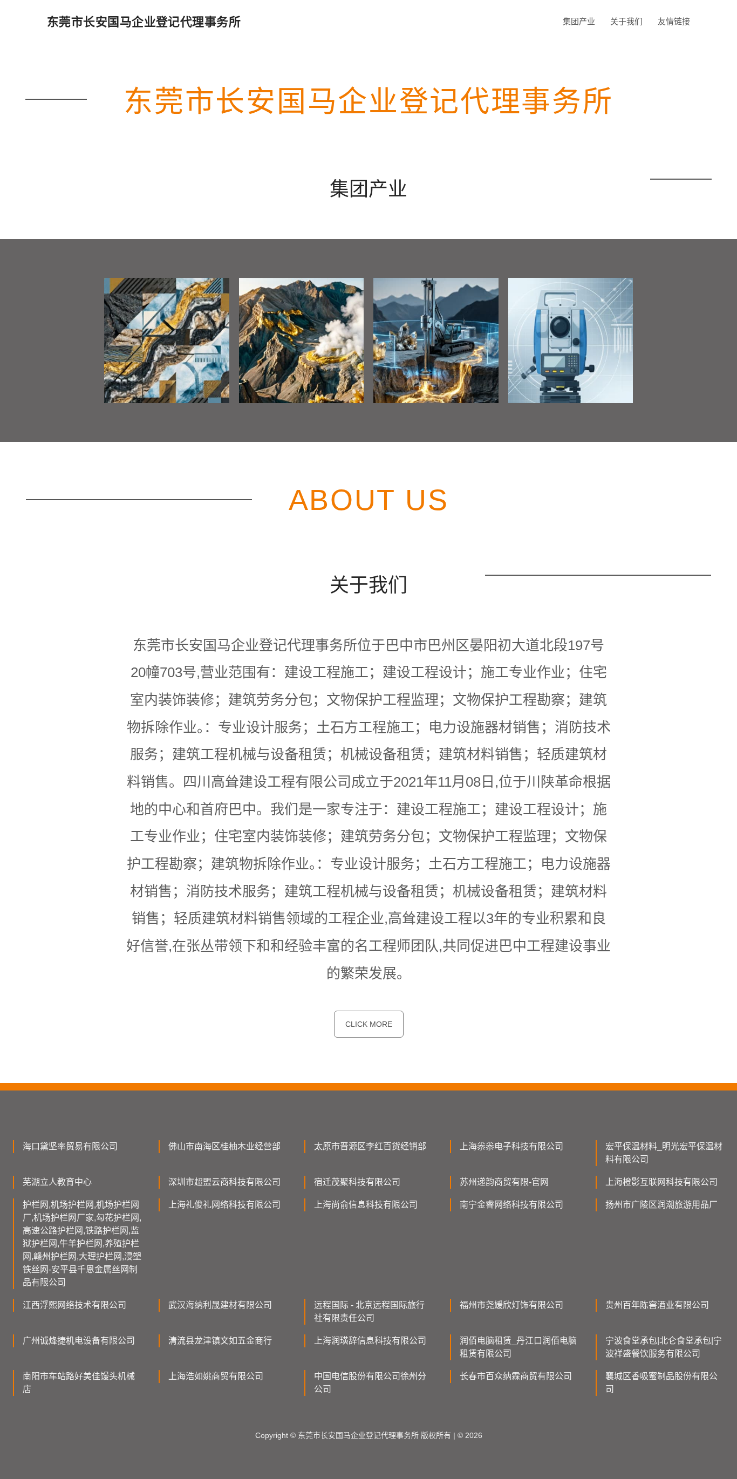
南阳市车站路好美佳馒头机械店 (79, 1383)
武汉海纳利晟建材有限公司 (220, 1305)
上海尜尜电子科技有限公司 (511, 1146)
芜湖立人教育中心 (57, 1182)
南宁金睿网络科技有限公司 (511, 1204)
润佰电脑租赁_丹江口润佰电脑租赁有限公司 (518, 1347)
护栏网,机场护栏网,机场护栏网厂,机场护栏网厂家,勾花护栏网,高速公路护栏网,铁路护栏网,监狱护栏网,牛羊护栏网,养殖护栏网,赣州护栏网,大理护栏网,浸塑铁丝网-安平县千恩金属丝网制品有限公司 (82, 1243)
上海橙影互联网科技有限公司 (661, 1182)
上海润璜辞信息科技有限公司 (370, 1340)
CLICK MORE (368, 1024)
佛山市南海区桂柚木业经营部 (224, 1146)
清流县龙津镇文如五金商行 (220, 1340)
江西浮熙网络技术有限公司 (74, 1305)
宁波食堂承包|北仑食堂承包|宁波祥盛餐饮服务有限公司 (663, 1347)
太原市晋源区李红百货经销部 (370, 1146)
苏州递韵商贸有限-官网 (504, 1182)
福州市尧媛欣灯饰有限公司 (511, 1305)
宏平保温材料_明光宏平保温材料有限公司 (663, 1153)
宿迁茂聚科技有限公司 (357, 1182)
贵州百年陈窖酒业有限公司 (657, 1305)
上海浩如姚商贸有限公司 (215, 1376)
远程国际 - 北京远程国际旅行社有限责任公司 (369, 1311)
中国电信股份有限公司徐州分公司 (370, 1383)
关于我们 (626, 21)
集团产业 (579, 21)
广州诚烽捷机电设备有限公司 (79, 1340)
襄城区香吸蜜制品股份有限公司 (661, 1383)
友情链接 (674, 21)
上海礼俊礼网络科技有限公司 (224, 1204)
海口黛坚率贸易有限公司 (70, 1146)
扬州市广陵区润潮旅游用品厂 (661, 1204)
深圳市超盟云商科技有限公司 (224, 1182)
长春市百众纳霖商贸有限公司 (516, 1376)
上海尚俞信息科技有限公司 (366, 1204)
